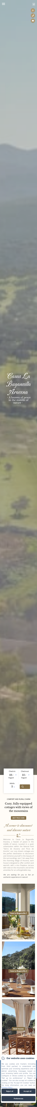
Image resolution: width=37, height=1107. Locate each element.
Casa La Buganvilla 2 (18, 971)
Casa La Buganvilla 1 (18, 913)
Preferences (18, 1099)
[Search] (25, 786)
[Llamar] (33, 15)
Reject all (9, 1091)
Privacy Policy (7, 1087)
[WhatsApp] (33, 10)
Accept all (27, 1091)
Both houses (18, 1029)
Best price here (19, 818)
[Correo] (33, 21)
